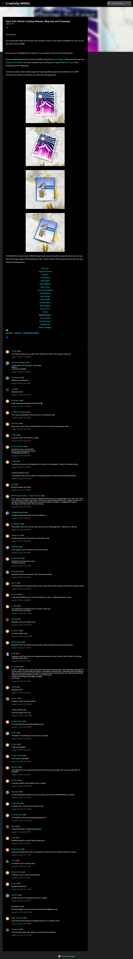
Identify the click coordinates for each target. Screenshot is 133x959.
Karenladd (15, 792)
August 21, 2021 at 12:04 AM (22, 820)
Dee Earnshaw (17, 872)
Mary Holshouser (18, 446)
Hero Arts (69, 62)
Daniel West (45, 278)
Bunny (14, 826)
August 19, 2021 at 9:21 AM (21, 681)
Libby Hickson (45, 293)
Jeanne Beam (16, 558)
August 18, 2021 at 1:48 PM (21, 372)
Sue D (14, 837)
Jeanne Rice (16, 803)
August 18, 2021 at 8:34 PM (21, 530)
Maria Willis (45, 299)
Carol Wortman (17, 815)
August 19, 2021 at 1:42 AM (21, 648)
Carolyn (14, 351)
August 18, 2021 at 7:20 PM (21, 490)
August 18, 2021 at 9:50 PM (21, 577)
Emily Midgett (58, 59)
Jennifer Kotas (45, 321)
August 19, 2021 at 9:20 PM (21, 775)
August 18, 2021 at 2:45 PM (21, 406)
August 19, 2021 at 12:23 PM (22, 715)
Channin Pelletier (45, 271)
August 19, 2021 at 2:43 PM (21, 738)
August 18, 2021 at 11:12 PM (22, 613)
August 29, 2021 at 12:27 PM (22, 935)
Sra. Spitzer (15, 667)
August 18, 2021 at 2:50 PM (21, 418)
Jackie (14, 687)
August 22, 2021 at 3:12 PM (21, 878)
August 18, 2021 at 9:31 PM (21, 566)
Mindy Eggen (45, 306)
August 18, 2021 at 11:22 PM (22, 625)
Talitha (14, 435)
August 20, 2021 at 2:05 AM (21, 797)
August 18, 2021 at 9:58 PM (21, 600)
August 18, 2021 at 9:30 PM (21, 552)
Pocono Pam (45, 309)
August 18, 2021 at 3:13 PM (21, 429)
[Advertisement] (97, 84)
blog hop (9, 333)
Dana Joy (45, 275)
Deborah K (15, 630)
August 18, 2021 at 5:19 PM (21, 467)
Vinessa (14, 744)
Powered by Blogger (67, 956)
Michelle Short (45, 303)
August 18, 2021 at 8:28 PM (21, 518)
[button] (7, 27)
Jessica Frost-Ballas (15, 62)
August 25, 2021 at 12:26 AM (22, 912)
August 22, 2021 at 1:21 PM (21, 866)
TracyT (14, 883)
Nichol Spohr (45, 318)
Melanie (14, 619)
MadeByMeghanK (18, 512)
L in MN (14, 606)
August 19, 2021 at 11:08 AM (22, 704)
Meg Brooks (45, 324)
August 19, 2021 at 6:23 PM (21, 761)
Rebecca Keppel (45, 327)
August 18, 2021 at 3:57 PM (21, 441)
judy (13, 484)
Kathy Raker (16, 571)
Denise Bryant (16, 642)
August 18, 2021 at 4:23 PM (21, 456)
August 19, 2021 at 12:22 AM (22, 636)
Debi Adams (45, 281)
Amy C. (14, 583)
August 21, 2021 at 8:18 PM (21, 832)
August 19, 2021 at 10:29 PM (22, 786)
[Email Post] (7, 331)
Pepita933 (15, 547)
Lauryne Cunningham (19, 412)
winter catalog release (30, 333)
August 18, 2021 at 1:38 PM (21, 357)
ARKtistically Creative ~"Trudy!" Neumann (26, 496)
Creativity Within (17, 3)
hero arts (18, 333)
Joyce (14, 860)
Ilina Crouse (45, 287)
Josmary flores (17, 721)
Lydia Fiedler (45, 296)
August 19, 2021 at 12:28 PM (22, 727)
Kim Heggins (16, 377)
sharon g (15, 594)
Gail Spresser (16, 524)
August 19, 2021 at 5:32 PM (21, 750)
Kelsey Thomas (17, 755)
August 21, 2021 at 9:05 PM (21, 843)
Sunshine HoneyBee (18, 362)
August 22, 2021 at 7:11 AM (21, 855)
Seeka (45, 312)
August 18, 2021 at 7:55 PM (21, 507)
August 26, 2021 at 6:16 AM (21, 924)
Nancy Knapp (16, 849)
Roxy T (14, 733)
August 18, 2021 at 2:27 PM (21, 395)
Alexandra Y (16, 535)
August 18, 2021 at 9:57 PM (21, 589)
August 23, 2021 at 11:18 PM (22, 889)
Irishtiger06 (16, 400)
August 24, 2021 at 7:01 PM (21, 901)
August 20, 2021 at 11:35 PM (22, 809)
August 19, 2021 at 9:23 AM (21, 693)
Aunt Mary (15, 423)
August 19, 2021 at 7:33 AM (21, 661)
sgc (13, 389)
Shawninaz (15, 929)
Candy (14, 461)
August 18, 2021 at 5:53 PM (21, 478)
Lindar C (14, 698)
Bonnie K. (15, 767)
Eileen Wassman (17, 918)
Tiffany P (15, 780)
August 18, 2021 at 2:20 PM (21, 383)
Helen (13, 653)
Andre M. (15, 895)
